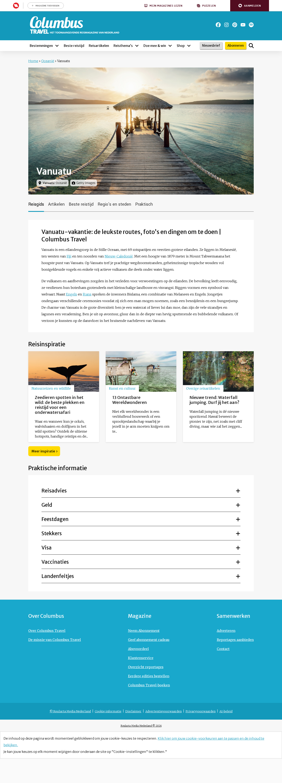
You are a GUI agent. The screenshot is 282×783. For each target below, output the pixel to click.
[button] (249, 5)
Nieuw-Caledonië (119, 256)
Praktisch (144, 204)
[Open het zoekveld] (251, 45)
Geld (46, 505)
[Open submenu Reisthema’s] (137, 45)
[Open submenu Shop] (189, 45)
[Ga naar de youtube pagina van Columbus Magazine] (243, 24)
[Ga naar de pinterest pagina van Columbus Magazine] (234, 24)
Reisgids (36, 204)
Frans (87, 294)
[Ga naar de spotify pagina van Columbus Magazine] (251, 24)
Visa (46, 548)
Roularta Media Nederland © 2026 (141, 725)
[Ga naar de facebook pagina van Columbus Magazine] (218, 24)
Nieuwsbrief (211, 45)
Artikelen (56, 204)
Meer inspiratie (43, 451)
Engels (71, 294)
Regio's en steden (114, 204)
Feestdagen (55, 519)
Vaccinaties (55, 562)
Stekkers (51, 533)
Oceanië (47, 61)
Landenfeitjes (57, 576)
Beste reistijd (81, 204)
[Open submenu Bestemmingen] (57, 45)
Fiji (69, 256)
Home (33, 61)
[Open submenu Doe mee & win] (170, 45)
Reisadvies (54, 491)
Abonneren (235, 45)
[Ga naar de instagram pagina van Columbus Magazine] (226, 24)
